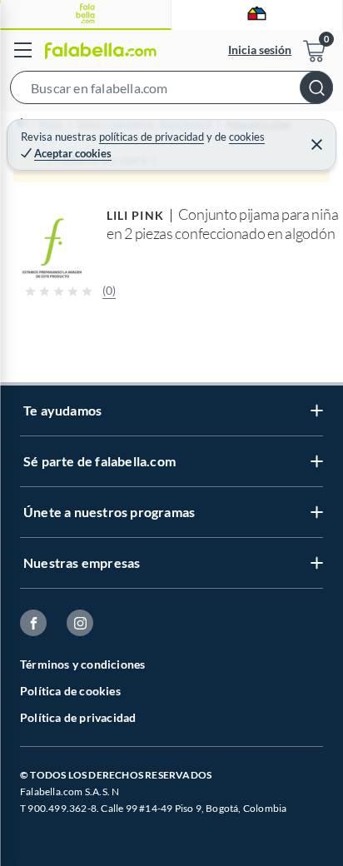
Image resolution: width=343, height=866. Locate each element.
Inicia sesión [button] (259, 49)
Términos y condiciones (82, 664)
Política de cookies (70, 691)
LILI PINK (135, 215)
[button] (171, 91)
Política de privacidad (78, 717)
